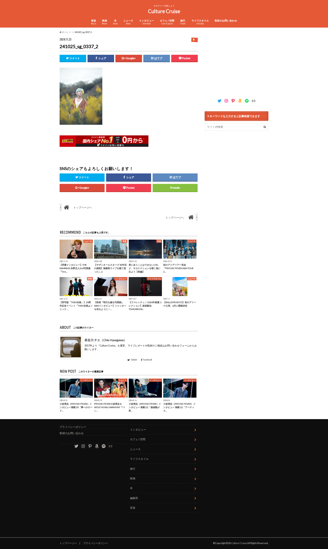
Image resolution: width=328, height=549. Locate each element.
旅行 (182, 22)
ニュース (128, 22)
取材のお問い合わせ (226, 20)
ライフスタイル (200, 22)
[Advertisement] (236, 63)
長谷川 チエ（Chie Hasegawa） (105, 340)
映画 (104, 22)
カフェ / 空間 (167, 22)
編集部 (134, 498)
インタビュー (146, 22)
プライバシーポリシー (73, 426)
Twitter (134, 359)
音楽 (93, 22)
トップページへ (68, 543)
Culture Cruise (164, 11)
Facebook (147, 359)
